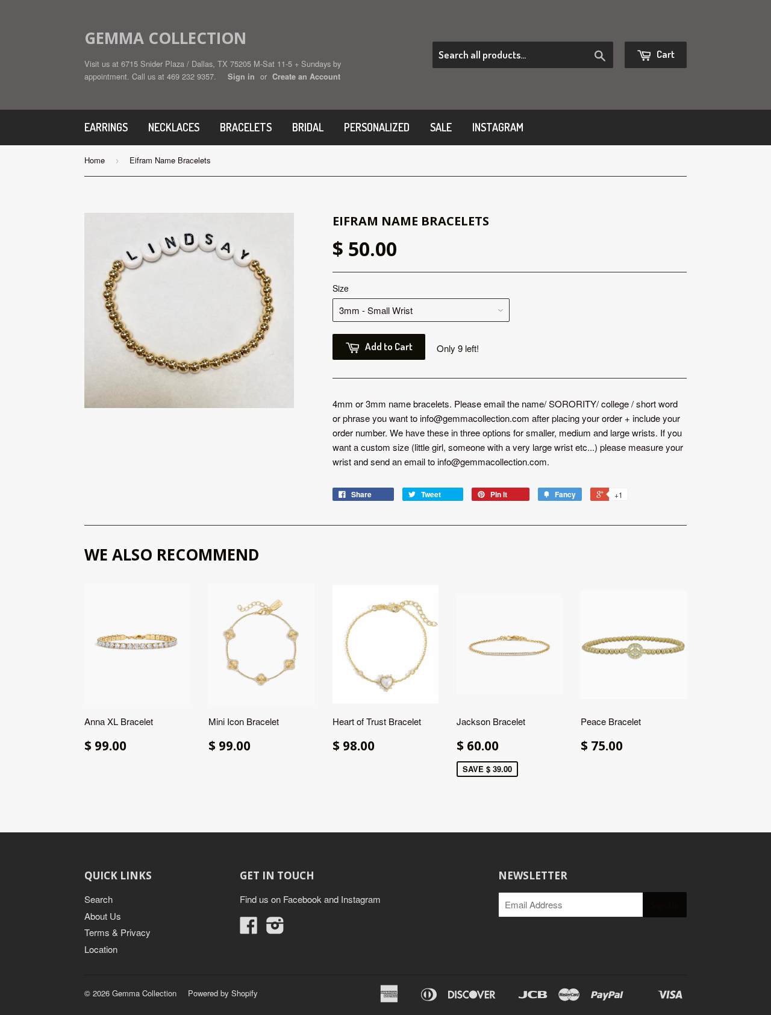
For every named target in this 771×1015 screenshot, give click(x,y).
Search (98, 899)
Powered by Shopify (223, 993)
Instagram (497, 127)
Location (100, 949)
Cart (665, 54)
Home (94, 160)
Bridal (307, 127)
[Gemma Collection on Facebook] (249, 928)
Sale (441, 127)
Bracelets (246, 127)
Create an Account (306, 76)
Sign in (241, 76)
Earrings (106, 127)
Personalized (377, 127)
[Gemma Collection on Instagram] (275, 928)
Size (340, 288)
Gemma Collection (165, 38)
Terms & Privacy (117, 932)
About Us (102, 916)
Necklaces (173, 127)
